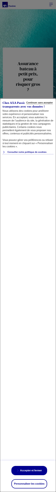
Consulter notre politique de (27, 152)
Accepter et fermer (31, 470)
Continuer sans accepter (39, 102)
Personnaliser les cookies (29, 483)
